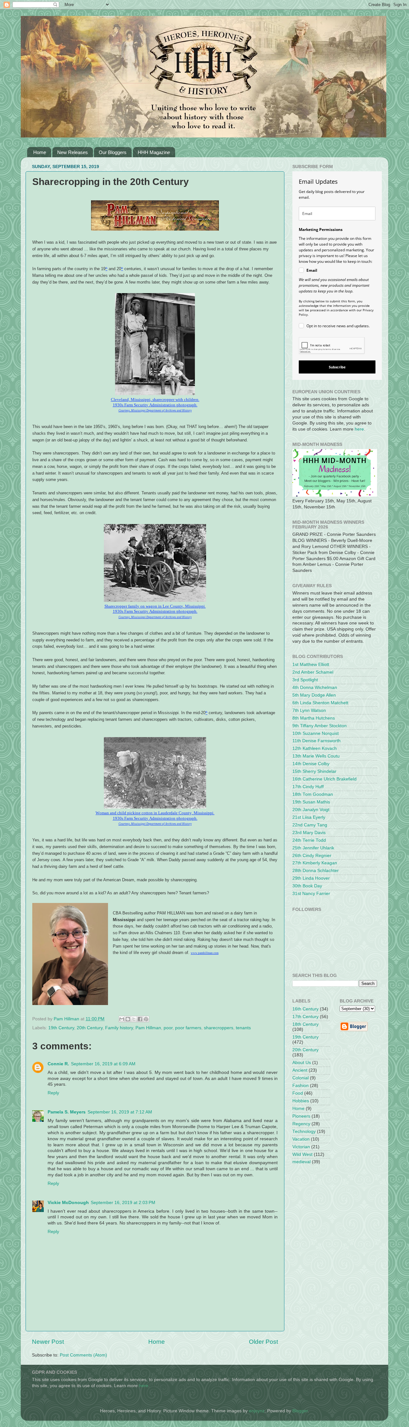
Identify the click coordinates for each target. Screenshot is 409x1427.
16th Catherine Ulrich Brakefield (324, 779)
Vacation (301, 1139)
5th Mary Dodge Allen (314, 695)
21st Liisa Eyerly (308, 817)
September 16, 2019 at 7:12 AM (120, 1112)
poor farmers (188, 1027)
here (359, 429)
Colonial (300, 1078)
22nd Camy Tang (309, 825)
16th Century (305, 1009)
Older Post (263, 1341)
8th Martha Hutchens (313, 718)
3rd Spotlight (305, 679)
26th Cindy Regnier (311, 855)
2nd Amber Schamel (312, 672)
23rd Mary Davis (309, 832)
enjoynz (257, 1411)
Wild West (302, 1154)
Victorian (301, 1146)
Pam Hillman (148, 1027)
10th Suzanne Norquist (315, 733)
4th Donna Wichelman (314, 687)
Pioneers (301, 1116)
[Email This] (122, 1019)
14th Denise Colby (310, 763)
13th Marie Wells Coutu (316, 756)
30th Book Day (307, 886)
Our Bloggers (113, 152)
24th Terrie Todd (309, 840)
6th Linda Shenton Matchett (320, 702)
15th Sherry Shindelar (314, 771)
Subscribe (337, 367)
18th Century (305, 1024)
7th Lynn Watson (309, 710)
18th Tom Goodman (312, 794)
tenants (243, 1027)
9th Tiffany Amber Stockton (319, 725)
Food (297, 1093)
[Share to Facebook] (140, 1019)
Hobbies (300, 1100)
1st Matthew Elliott (310, 664)
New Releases (72, 152)
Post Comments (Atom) (83, 1355)
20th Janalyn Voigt (310, 809)
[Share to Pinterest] (146, 1019)
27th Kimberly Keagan (314, 863)
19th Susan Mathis (311, 802)
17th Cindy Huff (308, 786)
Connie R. (58, 1063)
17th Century (305, 1016)
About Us (301, 1062)
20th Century (90, 1027)
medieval (301, 1161)
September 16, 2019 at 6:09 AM (103, 1063)
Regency (301, 1123)
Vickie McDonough (68, 1202)
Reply (53, 1093)
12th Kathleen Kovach (314, 748)
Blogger (300, 1411)
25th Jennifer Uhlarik (313, 848)
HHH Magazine (154, 152)
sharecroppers (218, 1027)
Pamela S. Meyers (67, 1112)
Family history (119, 1027)
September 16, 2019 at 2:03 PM (123, 1202)
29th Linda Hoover (311, 878)
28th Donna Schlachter (315, 870)
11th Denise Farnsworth (316, 740)
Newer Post (48, 1341)
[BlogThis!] (128, 1019)
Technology (304, 1131)
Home (39, 152)
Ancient (299, 1070)
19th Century (61, 1027)
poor (168, 1027)
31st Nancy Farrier (311, 893)
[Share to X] (134, 1019)
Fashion (300, 1085)
